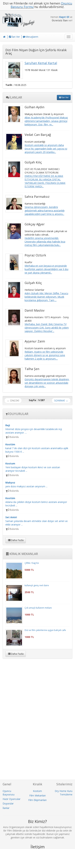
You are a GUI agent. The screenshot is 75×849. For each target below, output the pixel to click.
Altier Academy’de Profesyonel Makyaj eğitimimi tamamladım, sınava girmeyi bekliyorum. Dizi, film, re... (46, 121)
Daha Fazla (17, 540)
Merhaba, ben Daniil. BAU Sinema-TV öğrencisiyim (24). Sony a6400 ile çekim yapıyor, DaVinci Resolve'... (47, 327)
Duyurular (8, 803)
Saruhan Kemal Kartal (41, 63)
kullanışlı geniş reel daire (37, 585)
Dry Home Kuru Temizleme (63, 792)
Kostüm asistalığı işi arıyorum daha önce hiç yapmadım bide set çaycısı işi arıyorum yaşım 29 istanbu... (46, 148)
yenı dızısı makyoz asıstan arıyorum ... (26, 484)
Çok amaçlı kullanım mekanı (38, 607)
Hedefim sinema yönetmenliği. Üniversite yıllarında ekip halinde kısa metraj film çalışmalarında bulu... (45, 241)
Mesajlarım (32, 36)
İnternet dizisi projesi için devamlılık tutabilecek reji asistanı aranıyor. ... (33, 429)
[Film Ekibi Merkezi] (19, 20)
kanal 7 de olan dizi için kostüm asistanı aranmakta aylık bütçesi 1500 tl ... (36, 448)
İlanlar (6, 808)
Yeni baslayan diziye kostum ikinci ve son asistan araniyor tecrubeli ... (32, 467)
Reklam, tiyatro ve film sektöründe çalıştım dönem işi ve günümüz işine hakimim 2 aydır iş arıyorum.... (45, 355)
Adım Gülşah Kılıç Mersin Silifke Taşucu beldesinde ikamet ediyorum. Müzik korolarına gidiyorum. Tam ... (46, 297)
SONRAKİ (61, 400)
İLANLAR (15, 97)
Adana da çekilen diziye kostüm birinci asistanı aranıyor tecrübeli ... (36, 501)
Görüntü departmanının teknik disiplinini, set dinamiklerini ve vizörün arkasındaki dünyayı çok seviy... (47, 383)
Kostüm (37, 791)
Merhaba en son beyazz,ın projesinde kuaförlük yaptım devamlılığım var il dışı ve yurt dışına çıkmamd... (46, 269)
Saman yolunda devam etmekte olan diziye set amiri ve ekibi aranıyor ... (36, 521)
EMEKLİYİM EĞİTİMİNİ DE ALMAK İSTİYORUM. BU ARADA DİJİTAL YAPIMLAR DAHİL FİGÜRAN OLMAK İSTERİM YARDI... (45, 181)
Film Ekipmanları (37, 800)
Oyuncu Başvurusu (8, 792)
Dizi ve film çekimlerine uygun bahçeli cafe (45, 630)
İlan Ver (16, 36)
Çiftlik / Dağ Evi (32, 563)
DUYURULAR (18, 414)
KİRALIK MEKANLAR (23, 554)
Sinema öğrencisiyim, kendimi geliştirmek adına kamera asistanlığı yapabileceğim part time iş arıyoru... (45, 210)
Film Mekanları (37, 795)
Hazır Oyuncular (11, 799)
